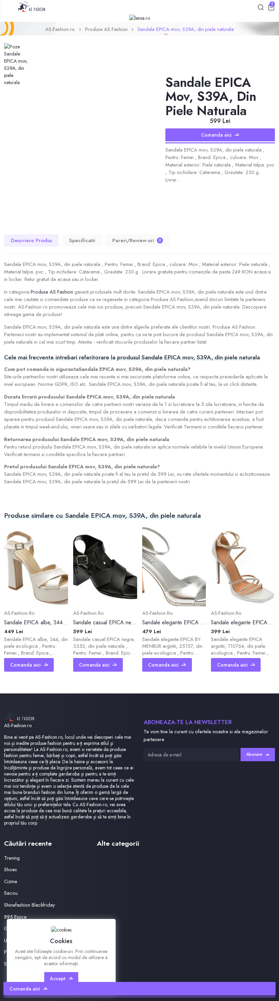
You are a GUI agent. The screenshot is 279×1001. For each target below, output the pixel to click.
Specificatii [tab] (82, 240)
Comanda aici (216, 134)
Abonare (254, 754)
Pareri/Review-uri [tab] (136, 240)
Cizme (10, 881)
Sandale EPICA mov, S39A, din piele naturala (185, 29)
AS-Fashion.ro (60, 29)
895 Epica (15, 916)
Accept (57, 978)
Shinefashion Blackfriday (29, 904)
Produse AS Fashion (106, 29)
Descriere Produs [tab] (31, 240)
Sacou (11, 892)
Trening (12, 857)
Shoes (10, 869)
